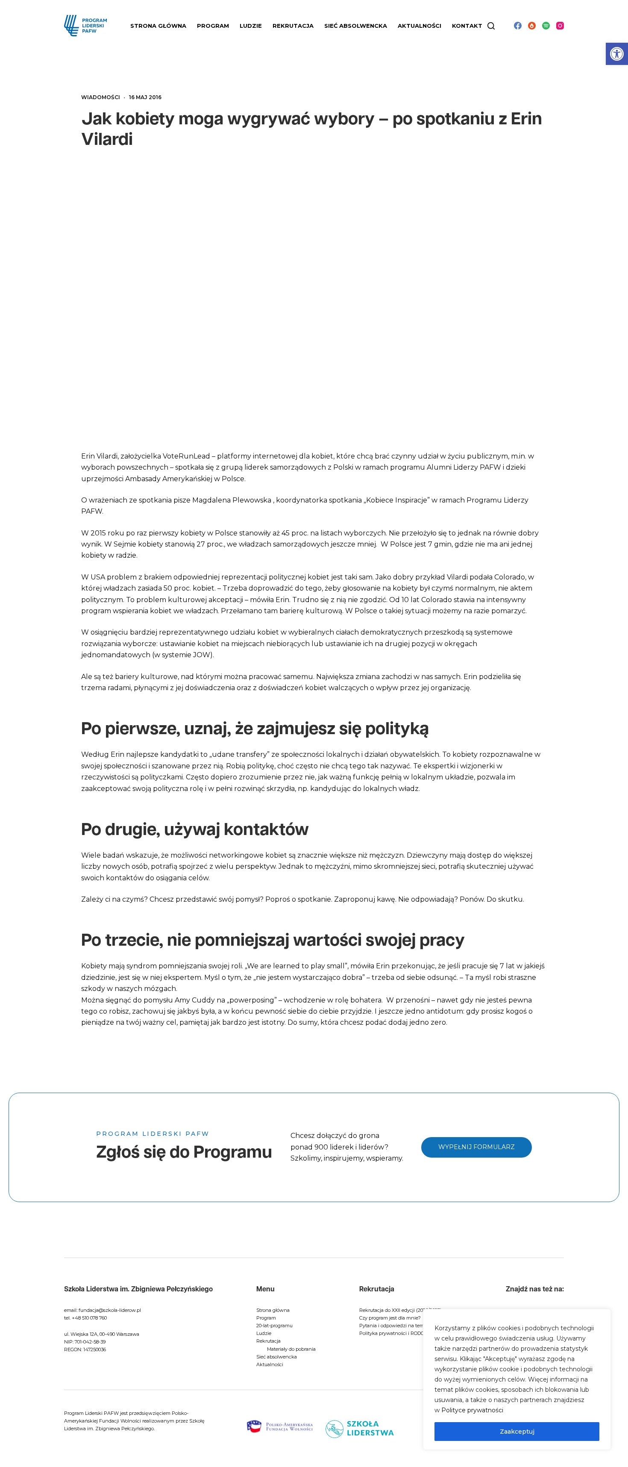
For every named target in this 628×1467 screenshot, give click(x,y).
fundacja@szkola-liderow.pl (110, 1310)
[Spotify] (546, 25)
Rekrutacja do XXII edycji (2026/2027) (400, 1310)
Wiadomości (100, 97)
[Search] (491, 25)
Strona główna (158, 25)
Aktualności (419, 25)
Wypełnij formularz (476, 1147)
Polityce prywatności (472, 1410)
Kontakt (467, 25)
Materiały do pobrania (291, 1349)
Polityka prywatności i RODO (391, 1333)
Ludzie (263, 1333)
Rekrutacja (268, 1341)
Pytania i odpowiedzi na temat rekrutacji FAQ (410, 1326)
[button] (617, 54)
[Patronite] (532, 25)
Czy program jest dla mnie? (390, 1318)
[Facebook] (518, 25)
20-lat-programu (274, 1326)
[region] (517, 1379)
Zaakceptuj (517, 1431)
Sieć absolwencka (355, 25)
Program (266, 1318)
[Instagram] (560, 25)
